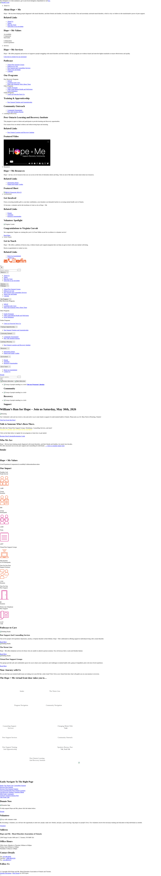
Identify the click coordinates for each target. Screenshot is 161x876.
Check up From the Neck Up (16, 94)
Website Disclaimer (5, 873)
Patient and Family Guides (15, 184)
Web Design (16, 873)
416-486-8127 (7, 860)
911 (49, 1)
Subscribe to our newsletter (15, 26)
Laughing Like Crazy (13, 82)
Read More (7, 235)
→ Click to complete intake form (54, 446)
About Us (10, 21)
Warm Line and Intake (14, 69)
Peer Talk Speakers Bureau (15, 112)
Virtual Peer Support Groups (15, 64)
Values (9, 23)
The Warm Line (8, 785)
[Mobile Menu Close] (1, 267)
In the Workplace (12, 91)
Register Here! (4, 436)
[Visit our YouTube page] (3, 870)
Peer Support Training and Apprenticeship (19, 102)
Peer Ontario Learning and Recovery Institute (20, 132)
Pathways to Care (12, 66)
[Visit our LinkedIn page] (6, 870)
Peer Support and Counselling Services (18, 68)
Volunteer (10, 215)
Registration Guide (19, 436)
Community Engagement (14, 110)
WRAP (9, 81)
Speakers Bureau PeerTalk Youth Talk (9, 796)
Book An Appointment (14, 256)
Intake (2, 785)
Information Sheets (13, 182)
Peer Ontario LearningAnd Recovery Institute (12, 791)
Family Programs (12, 87)
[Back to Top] (80, 875)
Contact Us (10, 257)
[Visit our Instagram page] (9, 870)
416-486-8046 (7, 856)
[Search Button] (1, 379)
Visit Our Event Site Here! (8, 420)
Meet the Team (11, 25)
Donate (9, 213)
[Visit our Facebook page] (1, 870)
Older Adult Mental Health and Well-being (20, 89)
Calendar (10, 71)
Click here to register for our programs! (15, 57)
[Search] (19, 270)
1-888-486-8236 (10, 858)
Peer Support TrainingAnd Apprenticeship (9, 789)
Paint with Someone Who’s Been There (19, 84)
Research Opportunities (14, 216)
